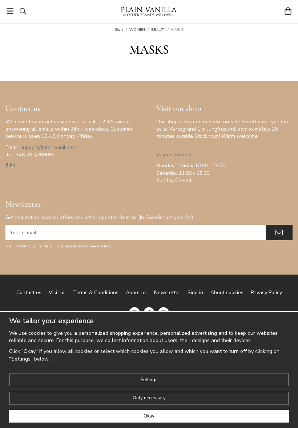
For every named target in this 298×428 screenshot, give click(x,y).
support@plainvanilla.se (48, 147)
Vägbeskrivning (174, 154)
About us (136, 292)
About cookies (226, 292)
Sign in (195, 292)
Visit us (57, 292)
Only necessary (149, 398)
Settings (149, 379)
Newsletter (167, 292)
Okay (149, 416)
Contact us (28, 292)
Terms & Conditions (95, 292)
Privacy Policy (266, 292)
